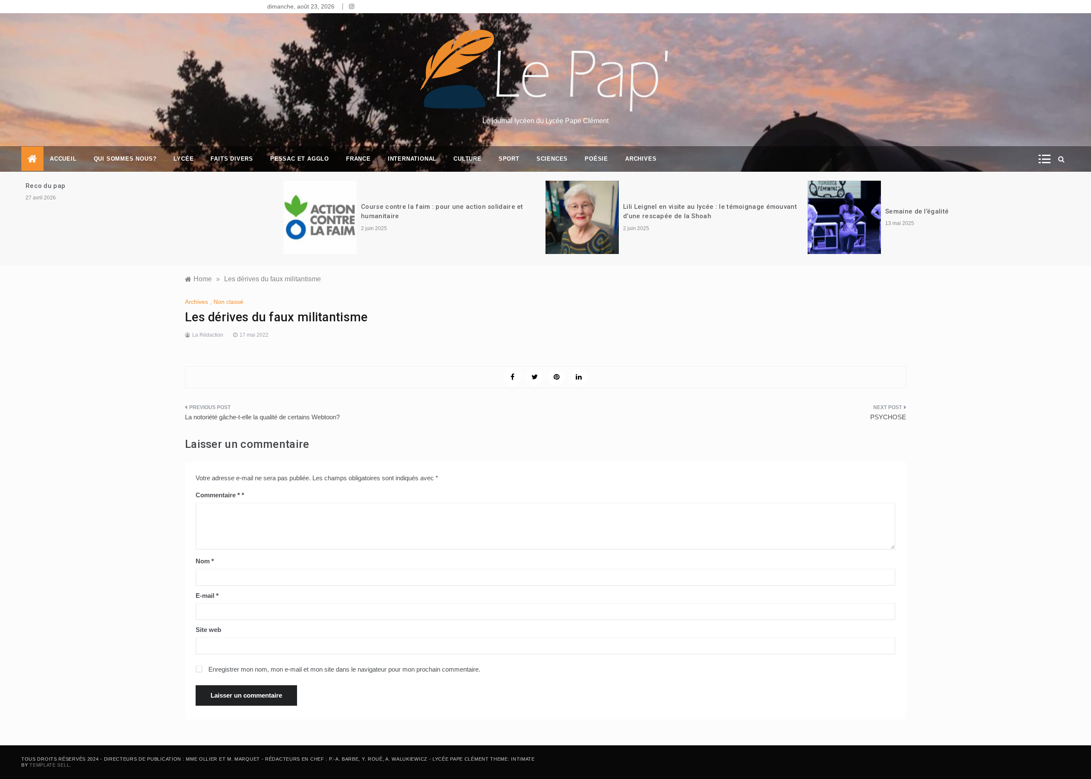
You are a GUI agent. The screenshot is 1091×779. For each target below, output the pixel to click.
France (358, 159)
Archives (640, 159)
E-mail (207, 595)
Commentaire (218, 495)
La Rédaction (207, 335)
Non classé (228, 301)
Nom (205, 561)
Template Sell (49, 764)
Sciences (552, 159)
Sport (509, 159)
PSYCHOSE (888, 417)
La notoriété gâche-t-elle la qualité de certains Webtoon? (262, 417)
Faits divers (232, 159)
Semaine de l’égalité (917, 211)
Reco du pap (45, 186)
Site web (208, 629)
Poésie (596, 159)
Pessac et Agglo (299, 159)
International (412, 159)
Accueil (63, 159)
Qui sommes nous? (125, 159)
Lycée (183, 159)
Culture (467, 159)
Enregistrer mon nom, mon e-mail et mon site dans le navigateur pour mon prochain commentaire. (344, 669)
